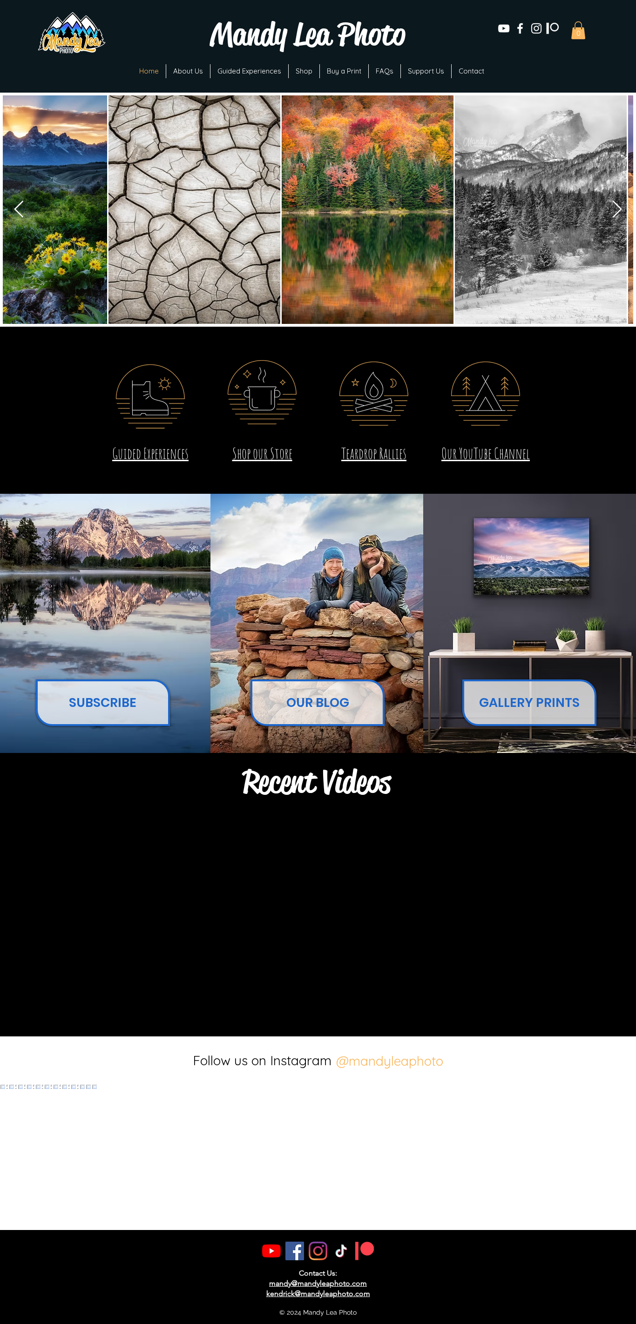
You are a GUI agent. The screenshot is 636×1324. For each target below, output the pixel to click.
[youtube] (504, 28)
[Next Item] (617, 210)
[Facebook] (294, 1251)
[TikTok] (341, 1251)
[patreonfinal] (553, 28)
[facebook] (520, 28)
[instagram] (536, 28)
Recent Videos (317, 781)
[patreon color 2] (364, 1251)
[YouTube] (271, 1251)
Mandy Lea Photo (307, 34)
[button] (578, 30)
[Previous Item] (19, 210)
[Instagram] (318, 1251)
